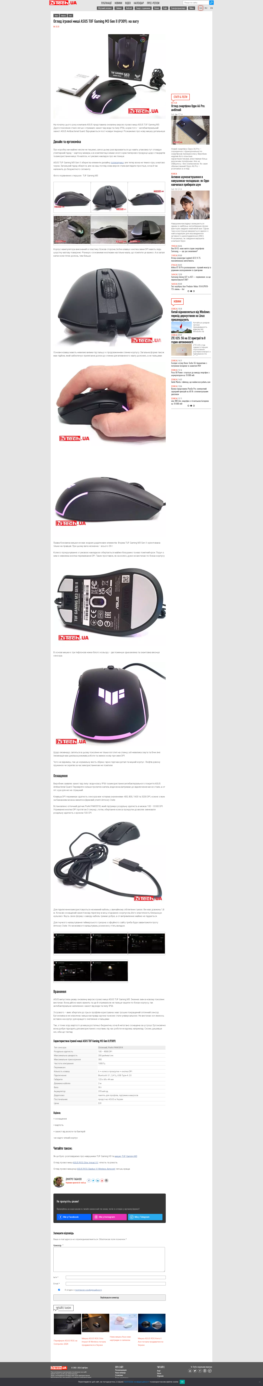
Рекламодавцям (121, 1370)
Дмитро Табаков (74, 1179)
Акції (158, 1370)
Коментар (58, 1245)
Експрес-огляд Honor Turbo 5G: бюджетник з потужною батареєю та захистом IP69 (189, 364)
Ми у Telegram (142, 1217)
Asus (56, 15)
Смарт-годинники (143, 8)
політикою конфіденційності (88, 1290)
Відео (128, 3)
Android (129, 8)
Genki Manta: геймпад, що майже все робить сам (190, 382)
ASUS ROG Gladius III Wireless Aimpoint (96, 1169)
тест (70, 15)
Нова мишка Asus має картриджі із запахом (120, 1338)
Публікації (106, 3)
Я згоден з (83, 1290)
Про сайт (119, 1367)
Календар (139, 3)
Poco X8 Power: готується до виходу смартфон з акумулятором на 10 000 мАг (190, 374)
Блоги (159, 1373)
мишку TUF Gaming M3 (126, 1156)
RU (206, 8)
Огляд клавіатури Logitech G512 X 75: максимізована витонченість (186, 259)
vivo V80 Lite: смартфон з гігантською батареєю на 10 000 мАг (190, 402)
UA (200, 8)
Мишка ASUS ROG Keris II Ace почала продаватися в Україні (150, 1341)
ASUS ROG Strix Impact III (85, 1162)
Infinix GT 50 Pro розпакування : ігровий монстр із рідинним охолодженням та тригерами (191, 269)
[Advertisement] (191, 36)
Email (56, 1283)
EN (211, 8)
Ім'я (55, 1277)
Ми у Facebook (70, 1217)
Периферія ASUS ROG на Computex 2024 (65, 1342)
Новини (118, 3)
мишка (63, 15)
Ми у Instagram (107, 1217)
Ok (182, 1382)
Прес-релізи (153, 3)
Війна (191, 8)
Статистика (119, 1375)
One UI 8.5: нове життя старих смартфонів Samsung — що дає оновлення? (187, 250)
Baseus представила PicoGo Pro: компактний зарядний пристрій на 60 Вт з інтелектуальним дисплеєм (189, 391)
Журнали (160, 1376)
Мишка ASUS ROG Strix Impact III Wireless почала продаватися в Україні (94, 1341)
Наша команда (120, 1372)
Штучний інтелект (105, 8)
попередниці (117, 162)
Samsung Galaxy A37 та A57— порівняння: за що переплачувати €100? (191, 278)
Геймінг (119, 8)
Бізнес (156, 8)
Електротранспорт (178, 8)
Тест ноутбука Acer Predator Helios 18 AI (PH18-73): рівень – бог (189, 288)
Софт (165, 8)
